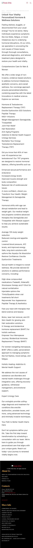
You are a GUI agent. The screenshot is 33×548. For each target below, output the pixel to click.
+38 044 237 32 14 (9, 489)
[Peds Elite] (10, 3)
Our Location (5, 500)
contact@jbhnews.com (10, 492)
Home (3, 10)
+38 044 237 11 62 (8, 491)
